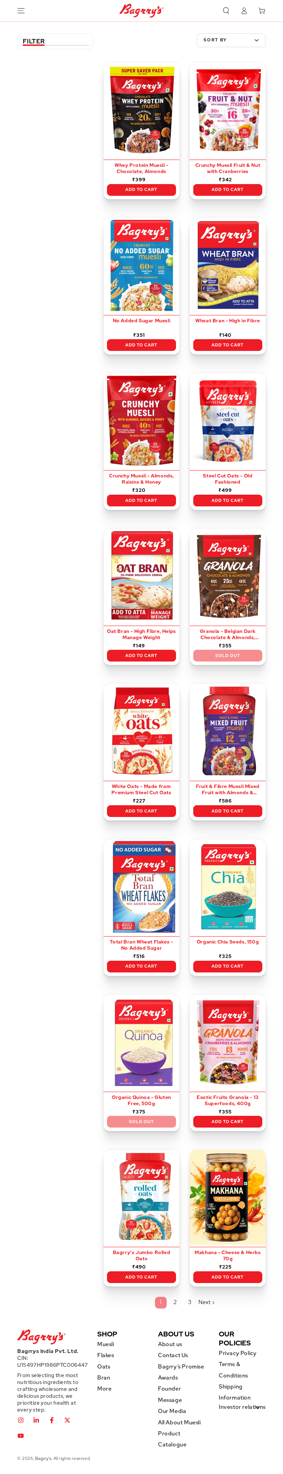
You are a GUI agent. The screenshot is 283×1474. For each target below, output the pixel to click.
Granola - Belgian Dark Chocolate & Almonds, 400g (228, 634)
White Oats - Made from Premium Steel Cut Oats (141, 789)
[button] (226, 10)
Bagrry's (43, 1458)
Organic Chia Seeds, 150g (228, 942)
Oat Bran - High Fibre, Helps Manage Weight (141, 634)
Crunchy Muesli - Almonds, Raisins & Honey (141, 479)
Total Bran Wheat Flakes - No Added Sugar (141, 945)
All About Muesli (179, 1422)
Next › (206, 1302)
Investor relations (242, 1407)
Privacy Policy (237, 1353)
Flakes (105, 1355)
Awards (168, 1377)
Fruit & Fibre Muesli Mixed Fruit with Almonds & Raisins (228, 789)
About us (170, 1344)
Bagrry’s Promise (181, 1366)
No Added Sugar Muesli (141, 320)
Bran (103, 1377)
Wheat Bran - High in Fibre (227, 320)
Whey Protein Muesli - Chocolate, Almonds (141, 168)
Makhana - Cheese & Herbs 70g (228, 1255)
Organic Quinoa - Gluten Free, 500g (141, 1100)
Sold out (227, 655)
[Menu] (21, 10)
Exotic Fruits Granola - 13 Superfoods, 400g (228, 1100)
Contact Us (173, 1355)
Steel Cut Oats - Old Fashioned (227, 479)
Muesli (105, 1344)
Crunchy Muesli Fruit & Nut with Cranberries (228, 168)
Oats (103, 1366)
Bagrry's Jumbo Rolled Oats (141, 1255)
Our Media (172, 1411)
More (104, 1388)
